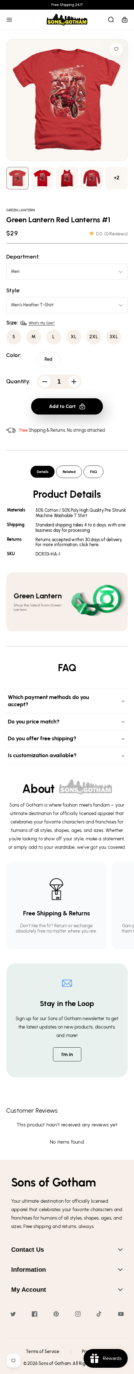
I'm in (67, 1054)
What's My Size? (42, 323)
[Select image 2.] (67, 178)
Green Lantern (20, 210)
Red (49, 359)
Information (28, 1269)
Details (42, 472)
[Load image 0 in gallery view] (17, 178)
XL (74, 337)
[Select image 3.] (92, 178)
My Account (28, 1289)
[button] (9, 20)
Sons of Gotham (55, 1363)
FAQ (93, 472)
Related (69, 472)
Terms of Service (42, 1351)
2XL (93, 337)
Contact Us (27, 1249)
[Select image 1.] (42, 178)
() (112, 234)
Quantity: (18, 381)
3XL (114, 337)
